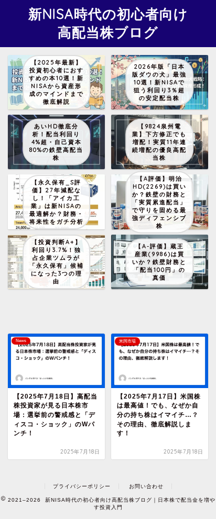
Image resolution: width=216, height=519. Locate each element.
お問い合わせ (146, 486)
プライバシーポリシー (82, 486)
